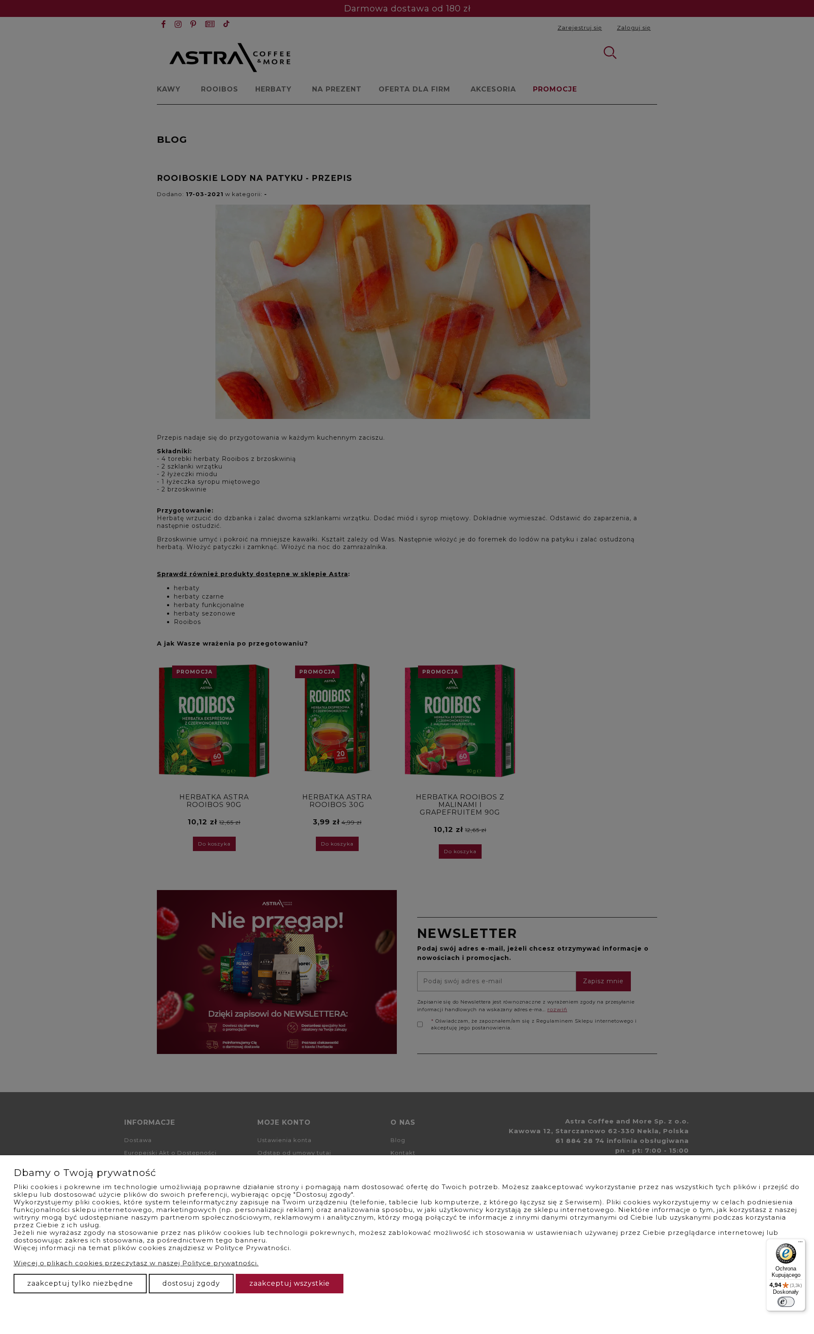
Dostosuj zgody (191, 1283)
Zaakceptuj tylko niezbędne (80, 1283)
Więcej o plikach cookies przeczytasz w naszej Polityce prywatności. (136, 1263)
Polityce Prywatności (252, 1248)
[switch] (786, 1302)
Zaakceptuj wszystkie (289, 1283)
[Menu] (800, 1244)
